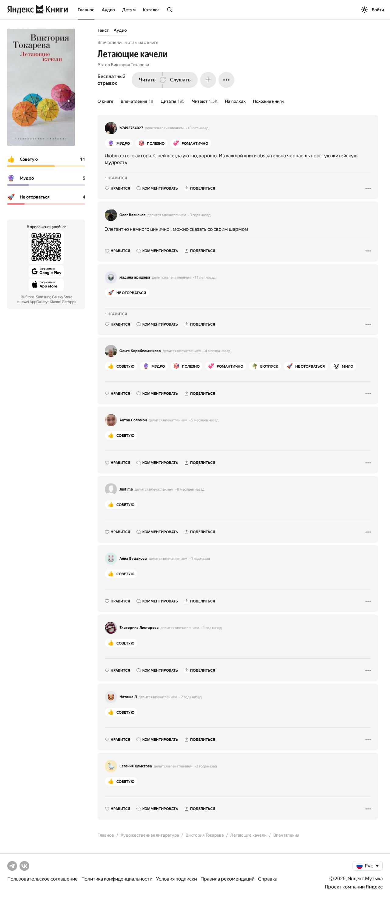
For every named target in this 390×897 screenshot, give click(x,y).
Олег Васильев (132, 215)
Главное (86, 9)
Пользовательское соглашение (42, 879)
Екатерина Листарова (139, 628)
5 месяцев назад (204, 420)
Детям (129, 9)
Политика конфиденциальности (116, 879)
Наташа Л (128, 697)
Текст (103, 30)
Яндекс (374, 887)
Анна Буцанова (133, 558)
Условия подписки (176, 879)
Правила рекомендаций (227, 879)
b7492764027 (131, 128)
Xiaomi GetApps (63, 302)
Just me (126, 489)
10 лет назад (197, 128)
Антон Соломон (133, 420)
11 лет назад (204, 277)
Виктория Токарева (130, 64)
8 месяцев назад (190, 489)
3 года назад (200, 215)
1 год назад (200, 558)
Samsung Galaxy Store (54, 297)
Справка (267, 879)
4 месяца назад (217, 351)
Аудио (108, 9)
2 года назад (191, 697)
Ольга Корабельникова (140, 351)
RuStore (27, 297)
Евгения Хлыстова (135, 766)
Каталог (151, 9)
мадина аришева (134, 277)
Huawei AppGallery (32, 302)
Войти (378, 9)
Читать (147, 80)
